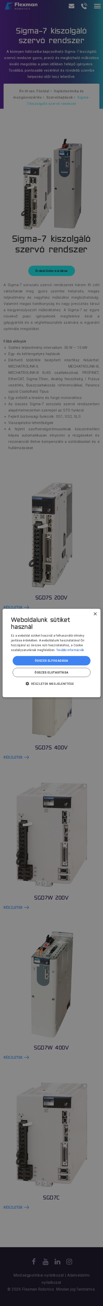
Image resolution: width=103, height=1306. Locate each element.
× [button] (95, 614)
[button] (51, 683)
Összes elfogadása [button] (51, 660)
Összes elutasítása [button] (51, 672)
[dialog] (52, 653)
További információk (70, 650)
